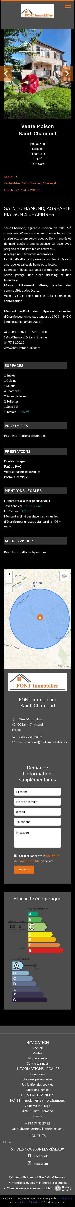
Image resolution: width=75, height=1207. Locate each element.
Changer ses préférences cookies (29, 1188)
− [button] (9, 580)
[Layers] (64, 575)
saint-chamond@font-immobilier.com (43, 742)
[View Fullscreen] (9, 589)
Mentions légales (23, 1182)
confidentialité (64, 1198)
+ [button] (9, 574)
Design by (67, 1188)
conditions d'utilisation (28, 1202)
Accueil (8, 176)
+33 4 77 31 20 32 (29, 737)
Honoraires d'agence (53, 1182)
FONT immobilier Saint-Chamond (37, 702)
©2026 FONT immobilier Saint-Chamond (37, 1177)
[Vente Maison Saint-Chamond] (37, 73)
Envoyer (24, 869)
